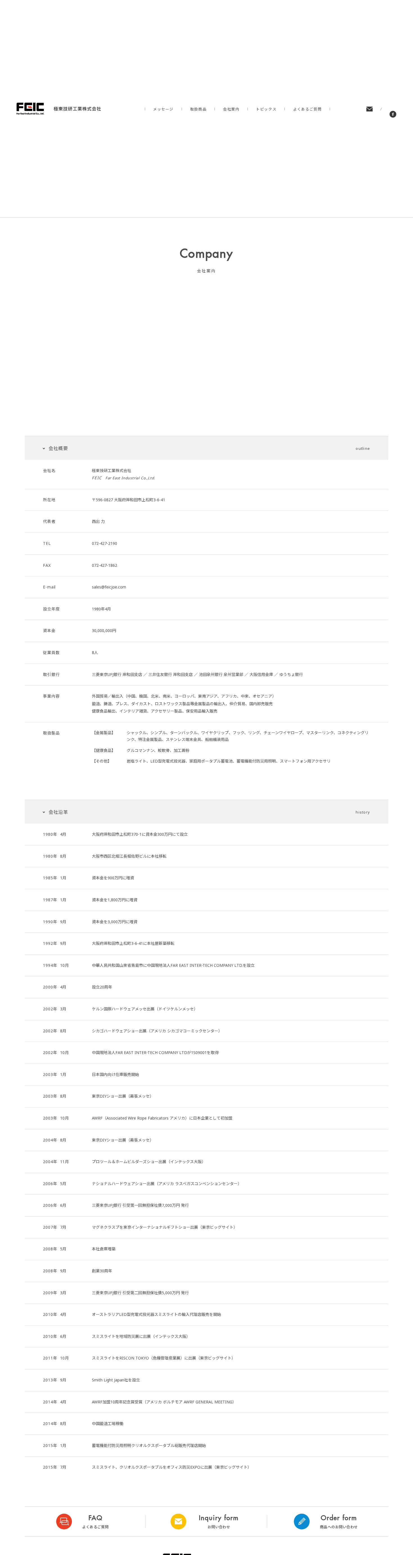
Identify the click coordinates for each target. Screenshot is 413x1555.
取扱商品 (198, 109)
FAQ (95, 1521)
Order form (339, 1521)
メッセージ (163, 109)
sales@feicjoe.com (109, 587)
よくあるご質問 (307, 109)
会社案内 (231, 109)
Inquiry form (219, 1521)
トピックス (266, 109)
